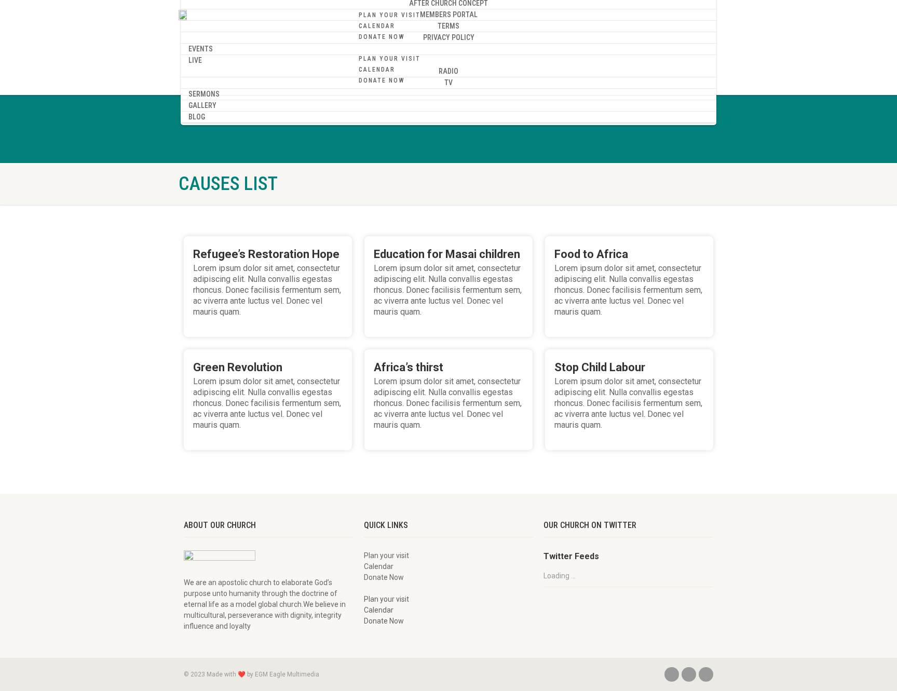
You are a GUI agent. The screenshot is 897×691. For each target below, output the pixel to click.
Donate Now (382, 36)
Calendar (377, 26)
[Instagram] (689, 674)
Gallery (202, 105)
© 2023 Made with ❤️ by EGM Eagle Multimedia (251, 674)
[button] (538, 47)
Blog (196, 117)
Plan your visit (389, 15)
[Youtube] (706, 674)
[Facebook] (671, 674)
